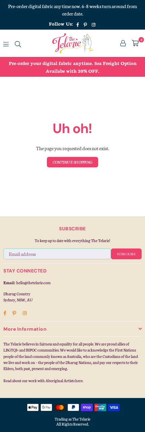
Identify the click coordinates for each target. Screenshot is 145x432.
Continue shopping (72, 162)
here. (79, 380)
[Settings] (123, 43)
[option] (72, 66)
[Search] (18, 43)
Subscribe (126, 254)
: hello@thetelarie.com (32, 282)
